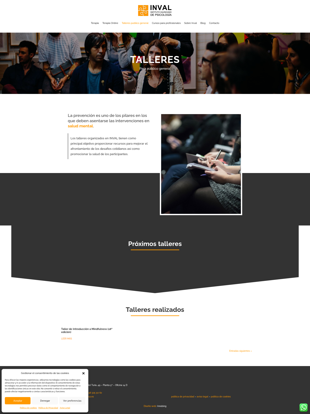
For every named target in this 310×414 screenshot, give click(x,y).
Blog (203, 23)
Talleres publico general (135, 23)
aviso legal (202, 396)
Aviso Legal (65, 408)
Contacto (214, 23)
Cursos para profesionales (166, 23)
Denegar (45, 400)
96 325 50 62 (95, 392)
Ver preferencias (72, 400)
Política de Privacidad (48, 408)
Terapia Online (110, 23)
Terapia (95, 23)
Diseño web (150, 406)
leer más (66, 338)
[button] (83, 373)
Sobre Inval (190, 23)
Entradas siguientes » (240, 351)
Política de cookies (28, 408)
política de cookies (221, 396)
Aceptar (17, 400)
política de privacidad (182, 396)
